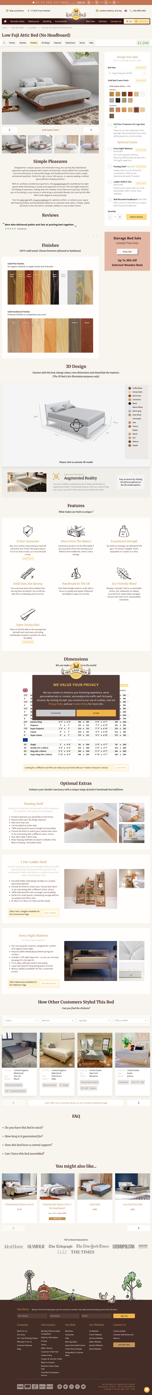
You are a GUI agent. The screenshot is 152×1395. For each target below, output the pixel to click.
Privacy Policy (56, 704)
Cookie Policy (80, 704)
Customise (56, 713)
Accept (96, 713)
